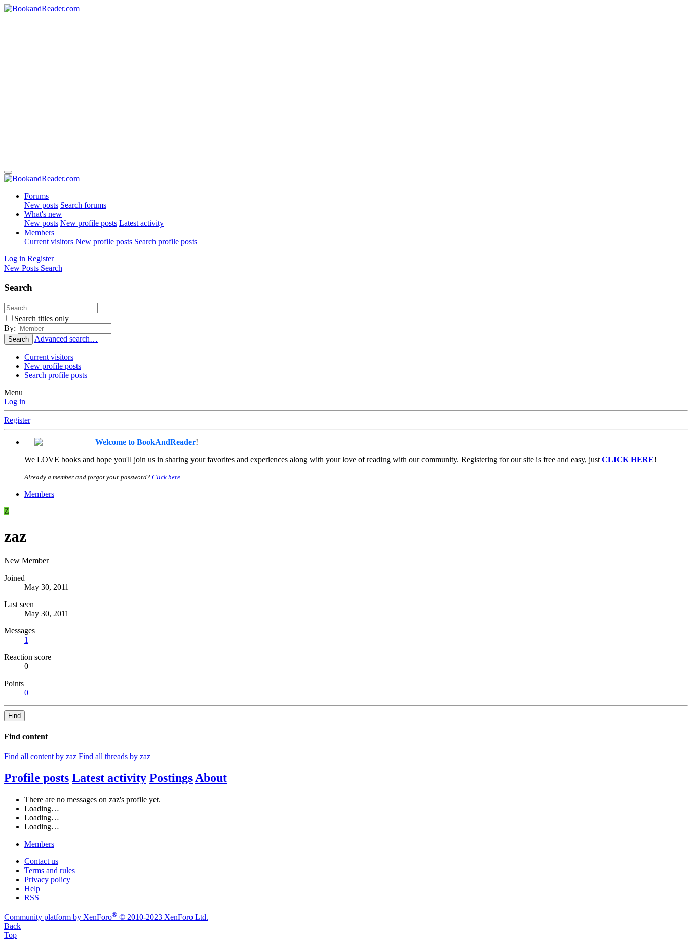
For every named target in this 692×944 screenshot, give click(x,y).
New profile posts (88, 223)
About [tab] (211, 777)
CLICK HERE (628, 459)
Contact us (41, 861)
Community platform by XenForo (106, 917)
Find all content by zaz (40, 756)
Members (39, 232)
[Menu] (8, 172)
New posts (41, 205)
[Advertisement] (346, 89)
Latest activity (141, 223)
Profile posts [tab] (36, 777)
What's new (43, 214)
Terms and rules (49, 870)
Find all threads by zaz (114, 756)
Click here (166, 477)
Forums (36, 196)
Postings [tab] (171, 777)
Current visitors (48, 241)
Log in (14, 401)
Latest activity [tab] (109, 777)
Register (17, 420)
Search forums (83, 205)
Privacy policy (47, 879)
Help (32, 888)
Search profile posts (165, 241)
